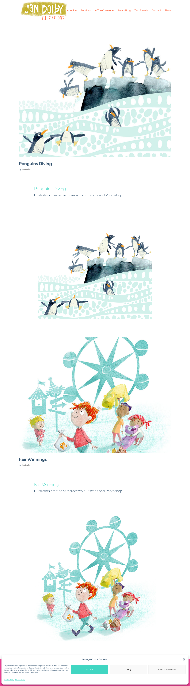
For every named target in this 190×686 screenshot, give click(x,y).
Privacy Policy (20, 680)
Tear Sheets (141, 10)
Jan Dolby (26, 169)
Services (86, 10)
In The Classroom (104, 10)
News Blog (124, 10)
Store (168, 10)
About (70, 10)
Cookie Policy (9, 680)
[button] (184, 659)
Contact (156, 10)
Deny (128, 669)
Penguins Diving (35, 163)
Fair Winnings (33, 459)
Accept (90, 669)
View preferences (167, 669)
